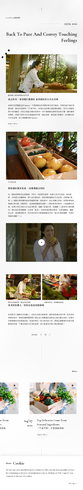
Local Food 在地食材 (13, 18)
